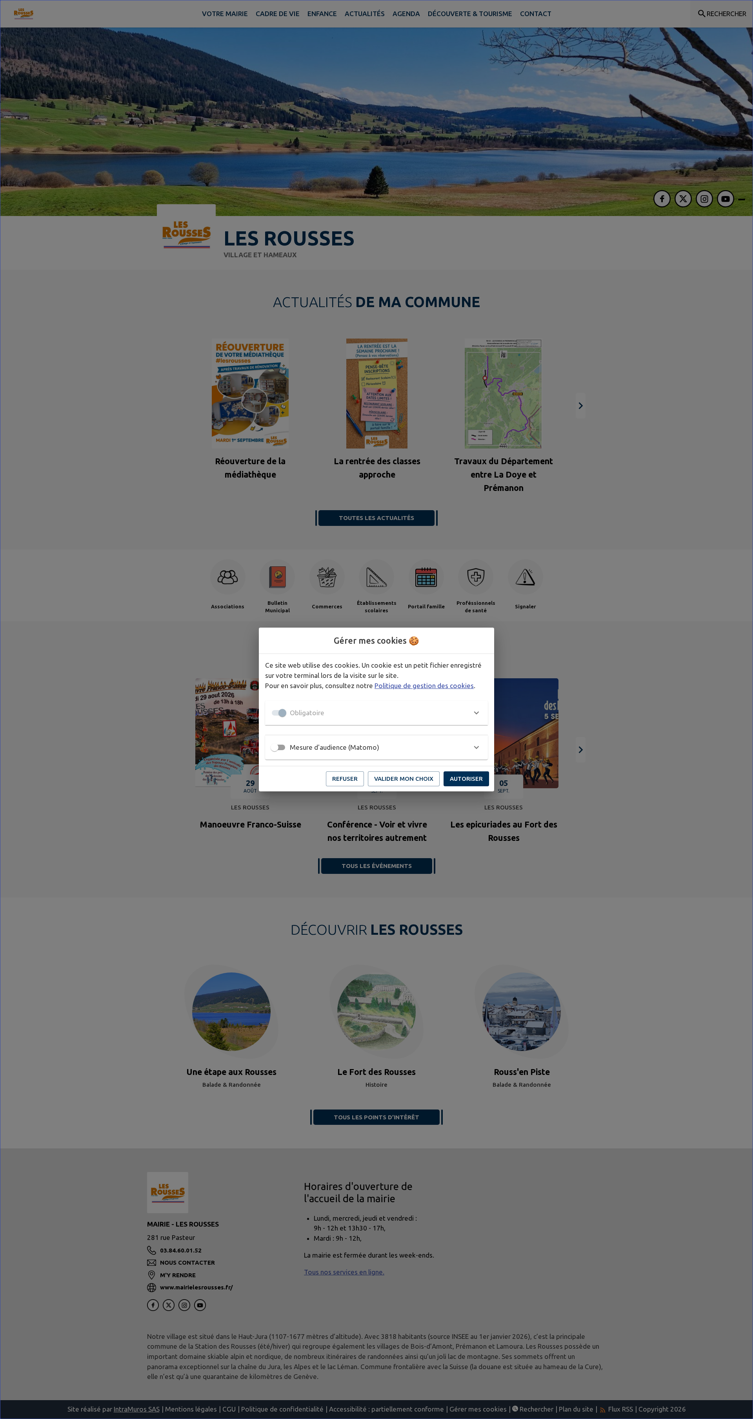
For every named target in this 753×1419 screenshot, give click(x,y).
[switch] (274, 747)
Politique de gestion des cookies (424, 685)
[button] (376, 713)
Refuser (345, 778)
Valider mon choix (403, 778)
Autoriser (466, 778)
